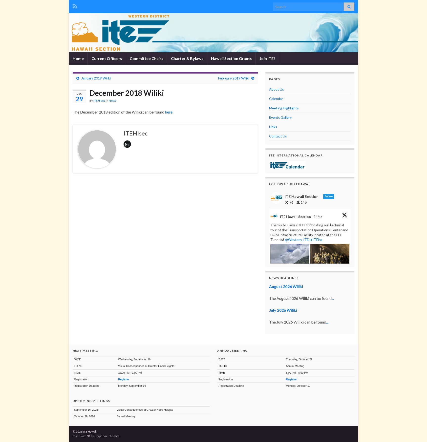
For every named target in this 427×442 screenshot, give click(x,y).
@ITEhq (316, 239)
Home (78, 58)
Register (123, 379)
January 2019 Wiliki (96, 78)
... (333, 298)
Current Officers (106, 58)
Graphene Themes (106, 436)
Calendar (276, 98)
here (168, 112)
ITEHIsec (99, 100)
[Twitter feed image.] (329, 258)
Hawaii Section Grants (231, 58)
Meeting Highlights (284, 108)
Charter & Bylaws (187, 58)
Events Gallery (280, 117)
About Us (276, 89)
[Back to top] (416, 431)
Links (273, 127)
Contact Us (278, 136)
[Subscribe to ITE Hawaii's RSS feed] (75, 5)
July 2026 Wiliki (283, 310)
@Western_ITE (297, 239)
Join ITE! (267, 58)
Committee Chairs (146, 58)
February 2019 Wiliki (233, 78)
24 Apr (318, 216)
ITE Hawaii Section (295, 216)
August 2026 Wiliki (286, 286)
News (112, 100)
